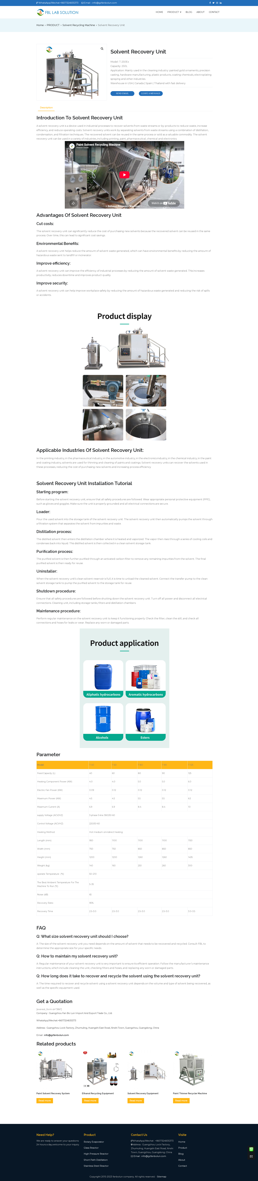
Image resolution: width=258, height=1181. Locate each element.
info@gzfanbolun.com (56, 1035)
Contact (182, 1166)
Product (182, 1147)
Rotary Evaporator (94, 1142)
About (181, 1160)
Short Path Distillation (96, 1160)
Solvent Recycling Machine (79, 25)
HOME (159, 12)
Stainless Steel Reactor (96, 1166)
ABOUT (200, 12)
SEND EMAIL (122, 93)
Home (40, 25)
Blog (180, 1153)
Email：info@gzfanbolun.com (100, 2)
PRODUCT (173, 12)
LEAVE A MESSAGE (150, 93)
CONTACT (214, 12)
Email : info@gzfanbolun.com (150, 1156)
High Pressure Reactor (96, 1153)
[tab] (46, 108)
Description (46, 107)
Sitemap (161, 1176)
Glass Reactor (91, 1147)
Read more (45, 1100)
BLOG (189, 12)
